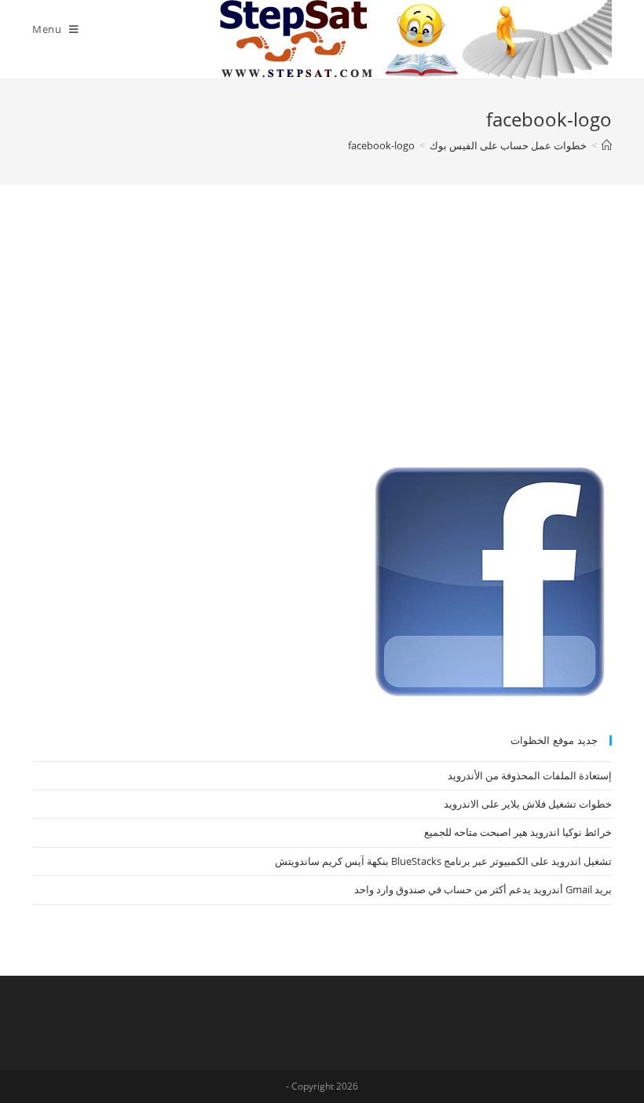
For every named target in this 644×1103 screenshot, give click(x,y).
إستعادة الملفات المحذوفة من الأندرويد (530, 775)
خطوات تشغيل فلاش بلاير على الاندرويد (528, 804)
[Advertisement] (322, 342)
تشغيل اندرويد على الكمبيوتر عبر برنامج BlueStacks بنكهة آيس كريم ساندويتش (443, 861)
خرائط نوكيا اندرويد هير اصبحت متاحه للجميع (518, 832)
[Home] (607, 145)
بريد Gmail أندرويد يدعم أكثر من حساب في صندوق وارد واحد (483, 889)
